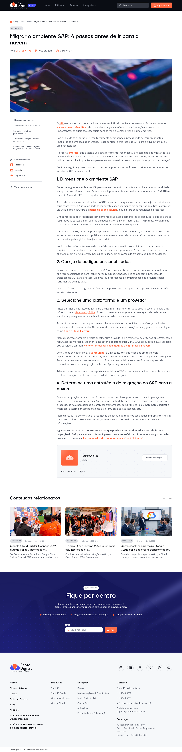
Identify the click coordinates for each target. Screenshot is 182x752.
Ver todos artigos (154, 457)
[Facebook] (130, 667)
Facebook (19, 164)
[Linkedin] (140, 667)
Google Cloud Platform (77, 331)
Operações (82, 703)
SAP (61, 123)
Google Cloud (26, 22)
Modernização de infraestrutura (93, 693)
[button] (164, 498)
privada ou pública (84, 312)
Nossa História (18, 688)
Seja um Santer (19, 699)
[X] (149, 667)
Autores (74, 5)
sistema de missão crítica (71, 127)
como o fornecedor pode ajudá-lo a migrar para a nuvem (117, 345)
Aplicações (82, 708)
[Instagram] (121, 667)
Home (47, 5)
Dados (80, 688)
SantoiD (55, 688)
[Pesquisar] (120, 5)
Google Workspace (60, 698)
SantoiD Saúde (58, 693)
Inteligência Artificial (87, 698)
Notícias (14, 710)
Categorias (88, 5)
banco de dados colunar (103, 209)
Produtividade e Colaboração (91, 713)
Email (67, 625)
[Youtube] (169, 667)
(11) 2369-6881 (124, 698)
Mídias (58, 5)
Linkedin (19, 170)
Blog (16, 22)
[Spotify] (159, 667)
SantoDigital (23, 51)
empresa (73, 152)
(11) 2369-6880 (124, 693)
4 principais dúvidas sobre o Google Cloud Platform (112, 438)
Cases (13, 693)
